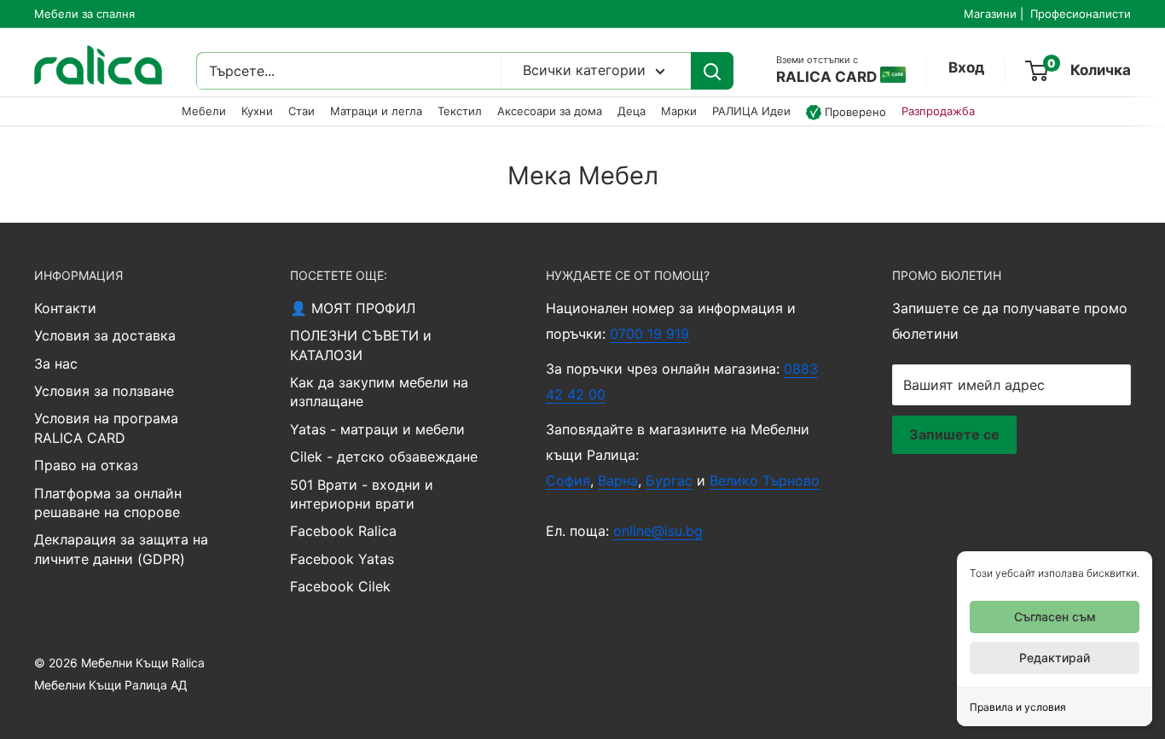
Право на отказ (86, 465)
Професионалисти (1080, 13)
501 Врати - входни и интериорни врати (361, 494)
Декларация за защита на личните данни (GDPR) (121, 549)
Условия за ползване (104, 390)
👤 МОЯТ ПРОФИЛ (352, 308)
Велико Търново (765, 480)
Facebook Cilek (340, 586)
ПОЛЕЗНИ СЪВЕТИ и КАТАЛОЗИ (361, 345)
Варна (618, 480)
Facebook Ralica (343, 530)
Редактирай (1054, 657)
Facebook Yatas (342, 558)
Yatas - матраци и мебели (377, 429)
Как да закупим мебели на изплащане (379, 392)
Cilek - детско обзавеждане (384, 456)
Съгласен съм (1055, 616)
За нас (56, 363)
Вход (966, 68)
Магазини (990, 13)
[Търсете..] (712, 71)
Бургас (669, 480)
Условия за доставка (105, 335)
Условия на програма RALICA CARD (106, 427)
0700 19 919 (649, 333)
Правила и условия (1018, 707)
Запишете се (954, 434)
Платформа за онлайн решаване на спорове (108, 503)
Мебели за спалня (84, 13)
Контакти (65, 308)
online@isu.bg (658, 530)
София (568, 480)
